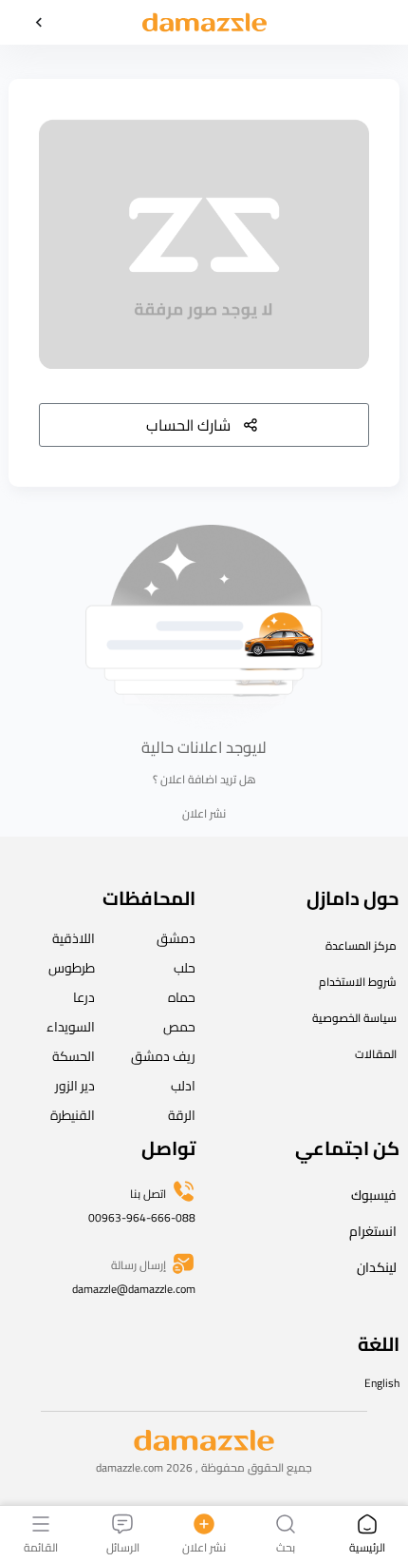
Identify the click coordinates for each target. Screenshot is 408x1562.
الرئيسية (367, 1546)
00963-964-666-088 (141, 1217)
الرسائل (122, 1546)
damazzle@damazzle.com (133, 1289)
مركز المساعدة (361, 945)
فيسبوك (374, 1195)
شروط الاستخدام (358, 982)
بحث (285, 1546)
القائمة (41, 1546)
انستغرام (373, 1231)
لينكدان (377, 1267)
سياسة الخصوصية (354, 1018)
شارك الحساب (188, 425)
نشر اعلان (204, 813)
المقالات (376, 1054)
